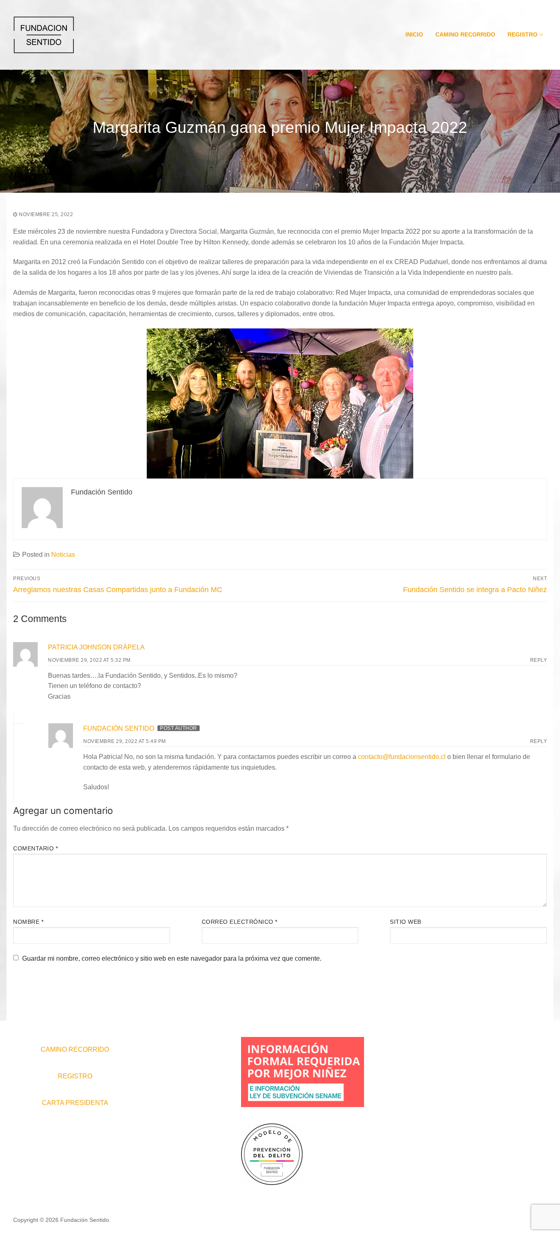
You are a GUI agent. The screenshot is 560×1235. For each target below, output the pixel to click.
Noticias (63, 554)
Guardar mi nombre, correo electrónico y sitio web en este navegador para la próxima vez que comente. (171, 958)
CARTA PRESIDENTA (75, 1102)
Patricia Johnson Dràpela (96, 647)
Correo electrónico (240, 922)
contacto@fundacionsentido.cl (402, 756)
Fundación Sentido (118, 728)
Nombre (28, 922)
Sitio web (405, 922)
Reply (538, 660)
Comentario (35, 848)
